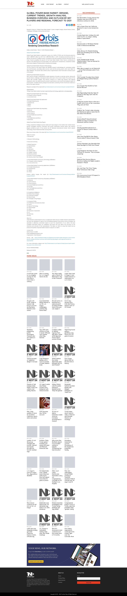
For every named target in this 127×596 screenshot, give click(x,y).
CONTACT (66, 4)
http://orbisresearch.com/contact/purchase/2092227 (60, 132)
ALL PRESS (59, 4)
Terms (59, 576)
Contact (60, 582)
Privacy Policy (61, 578)
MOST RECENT (50, 4)
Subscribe (88, 582)
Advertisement (61, 580)
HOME (42, 4)
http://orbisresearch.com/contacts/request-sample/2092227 (59, 87)
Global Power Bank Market (33, 52)
